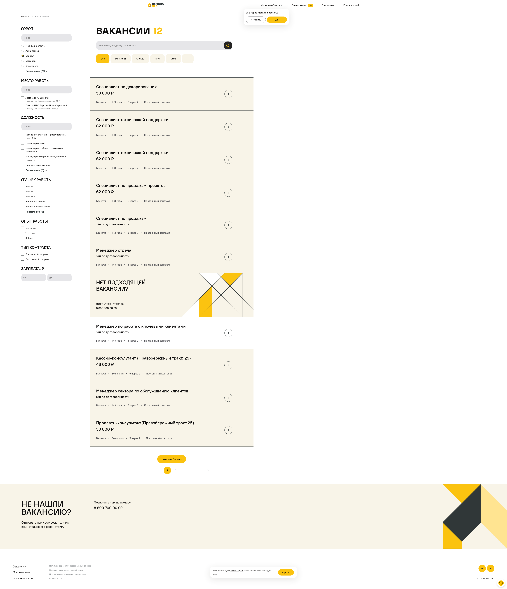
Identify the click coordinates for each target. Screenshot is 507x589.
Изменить (256, 19)
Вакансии (19, 566)
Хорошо (286, 572)
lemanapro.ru (55, 578)
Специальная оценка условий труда (66, 570)
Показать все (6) (34, 211)
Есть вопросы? (23, 578)
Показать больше (171, 459)
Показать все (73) (35, 71)
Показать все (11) (34, 170)
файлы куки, (237, 570)
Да (276, 19)
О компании (21, 572)
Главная (25, 16)
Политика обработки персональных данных (70, 565)
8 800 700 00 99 (106, 308)
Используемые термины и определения (67, 574)
